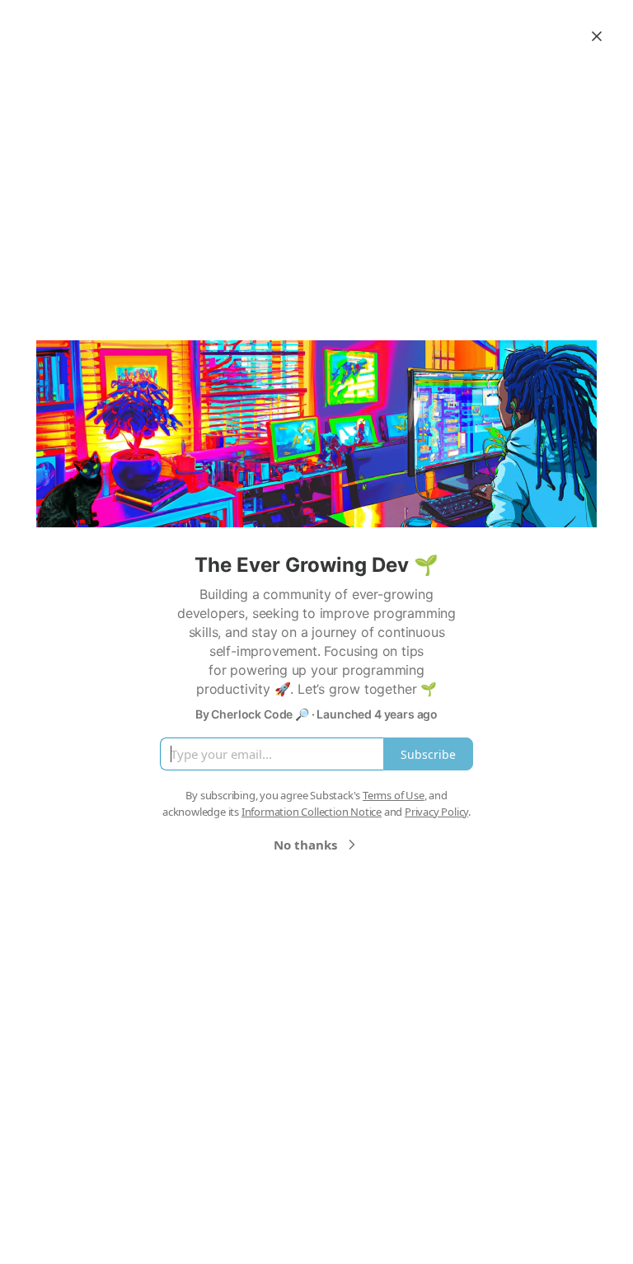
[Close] (596, 36)
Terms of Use (393, 795)
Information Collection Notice (311, 811)
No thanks (305, 844)
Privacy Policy (436, 811)
